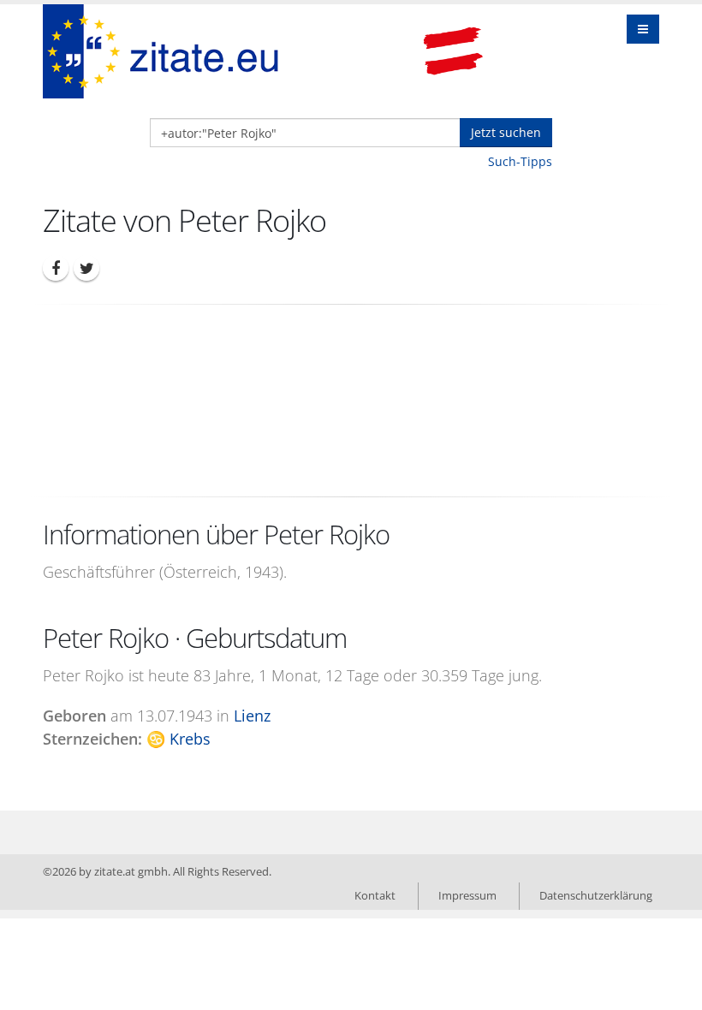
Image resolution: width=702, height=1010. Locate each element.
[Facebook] (55, 268)
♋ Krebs (178, 738)
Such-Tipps (520, 161)
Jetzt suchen (506, 132)
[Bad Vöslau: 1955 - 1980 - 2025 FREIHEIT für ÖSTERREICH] (452, 51)
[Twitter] (86, 268)
